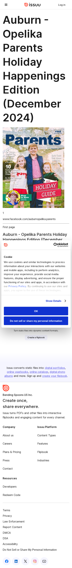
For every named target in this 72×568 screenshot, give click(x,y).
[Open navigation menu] (6, 4)
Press (6, 460)
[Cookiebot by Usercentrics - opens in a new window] (53, 245)
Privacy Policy (17, 286)
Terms (6, 510)
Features (42, 443)
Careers (7, 443)
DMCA (7, 532)
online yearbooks (17, 372)
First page (9, 227)
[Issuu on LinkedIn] (16, 561)
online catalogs (39, 372)
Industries (43, 460)
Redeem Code (11, 495)
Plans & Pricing (12, 452)
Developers (10, 486)
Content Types (46, 435)
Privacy (7, 515)
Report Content (12, 527)
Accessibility (10, 544)
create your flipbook (54, 376)
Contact (8, 468)
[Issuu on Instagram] (35, 561)
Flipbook (42, 452)
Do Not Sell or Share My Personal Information (30, 549)
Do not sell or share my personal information (36, 320)
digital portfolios (55, 367)
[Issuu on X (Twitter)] (25, 561)
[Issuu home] (32, 5)
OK (36, 311)
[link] (62, 4)
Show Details (53, 300)
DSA (5, 538)
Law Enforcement (14, 521)
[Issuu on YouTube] (44, 561)
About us (8, 435)
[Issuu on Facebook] (7, 561)
